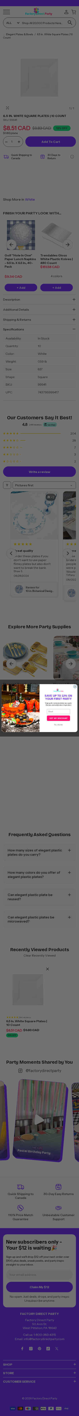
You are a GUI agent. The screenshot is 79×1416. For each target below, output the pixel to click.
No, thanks (58, 725)
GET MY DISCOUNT (58, 718)
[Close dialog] (75, 686)
